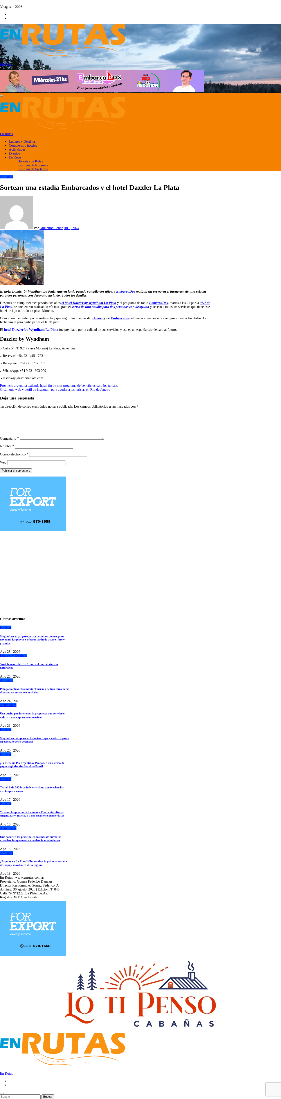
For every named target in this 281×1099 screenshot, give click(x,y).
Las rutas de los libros (33, 169)
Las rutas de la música (33, 165)
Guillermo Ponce (51, 228)
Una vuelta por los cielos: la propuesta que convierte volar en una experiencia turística (32, 715)
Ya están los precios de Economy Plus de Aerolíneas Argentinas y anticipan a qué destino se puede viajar (32, 813)
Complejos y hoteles (23, 145)
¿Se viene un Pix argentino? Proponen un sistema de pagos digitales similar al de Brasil (32, 764)
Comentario (9, 438)
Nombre (7, 446)
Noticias (5, 627)
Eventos (14, 153)
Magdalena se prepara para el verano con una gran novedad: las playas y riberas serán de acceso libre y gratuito (32, 639)
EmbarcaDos (125, 291)
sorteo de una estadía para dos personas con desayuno (110, 307)
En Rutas (6, 64)
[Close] (2, 1093)
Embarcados (120, 318)
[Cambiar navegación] (2, 96)
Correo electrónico (14, 454)
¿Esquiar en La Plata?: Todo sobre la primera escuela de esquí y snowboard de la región (33, 863)
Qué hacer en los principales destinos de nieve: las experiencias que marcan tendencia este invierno (30, 838)
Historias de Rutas (30, 161)
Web (3, 462)
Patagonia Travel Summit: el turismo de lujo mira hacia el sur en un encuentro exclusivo (34, 690)
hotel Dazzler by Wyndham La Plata (31, 329)
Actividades (17, 149)
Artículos (6, 176)
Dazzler (98, 318)
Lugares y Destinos (22, 141)
